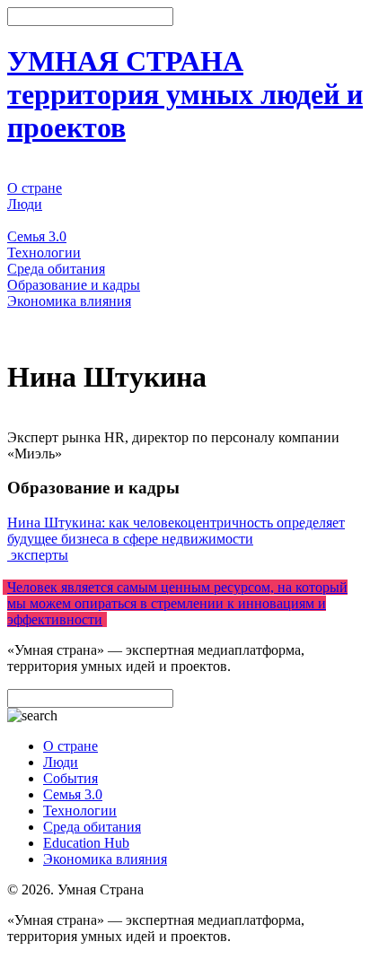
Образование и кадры (73, 284)
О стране (34, 188)
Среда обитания (56, 268)
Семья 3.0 (36, 236)
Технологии (44, 252)
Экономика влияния (69, 301)
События (34, 220)
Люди (24, 204)
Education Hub (86, 842)
